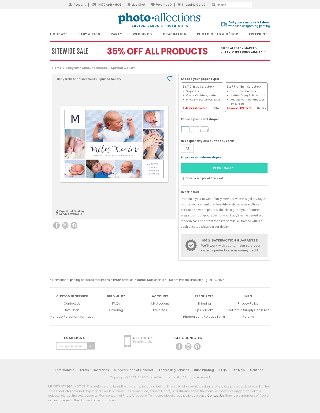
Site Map (238, 370)
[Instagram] (188, 346)
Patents (248, 316)
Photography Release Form (204, 316)
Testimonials (64, 370)
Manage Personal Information (72, 316)
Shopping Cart (193, 5)
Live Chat (138, 5)
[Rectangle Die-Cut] (185, 129)
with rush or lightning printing (249, 24)
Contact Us (72, 303)
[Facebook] (179, 346)
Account (80, 5)
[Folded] (204, 129)
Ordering (116, 310)
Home (57, 68)
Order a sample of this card (204, 178)
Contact (256, 370)
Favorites (164, 5)
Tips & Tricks (204, 310)
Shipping (204, 303)
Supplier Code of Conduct (133, 370)
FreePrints (259, 34)
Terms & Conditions (94, 370)
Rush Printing (204, 370)
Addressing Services (173, 370)
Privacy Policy (248, 303)
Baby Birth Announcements (86, 68)
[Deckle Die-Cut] (195, 129)
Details (217, 108)
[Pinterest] (197, 346)
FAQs (116, 303)
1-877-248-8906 (110, 5)
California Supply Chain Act (248, 310)
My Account (160, 303)
